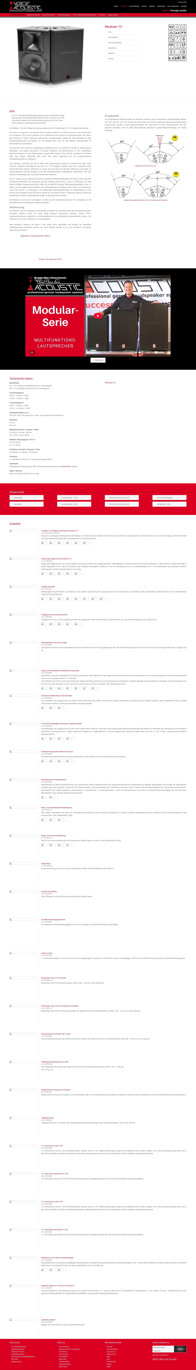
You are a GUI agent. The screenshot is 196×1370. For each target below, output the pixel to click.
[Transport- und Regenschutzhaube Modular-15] (25, 531)
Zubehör (111, 53)
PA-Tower (14, 1359)
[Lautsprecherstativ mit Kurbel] (25, 978)
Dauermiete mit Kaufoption (69, 1349)
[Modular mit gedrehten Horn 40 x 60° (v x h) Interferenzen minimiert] (145, 184)
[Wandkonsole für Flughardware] (25, 780)
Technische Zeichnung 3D (119, 504)
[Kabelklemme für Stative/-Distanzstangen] (25, 1258)
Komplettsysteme (17, 1354)
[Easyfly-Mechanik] (25, 587)
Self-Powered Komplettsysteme (23, 1357)
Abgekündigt (16, 1361)
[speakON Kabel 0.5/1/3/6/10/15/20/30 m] (25, 1286)
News (109, 1366)
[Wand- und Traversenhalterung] (25, 836)
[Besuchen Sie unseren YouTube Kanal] (157, 1364)
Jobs (108, 1359)
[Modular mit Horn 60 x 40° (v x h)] (145, 149)
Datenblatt (18, 497)
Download (99, 360)
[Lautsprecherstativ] (25, 1006)
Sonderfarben (65, 466)
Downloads (112, 48)
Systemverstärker (17, 1349)
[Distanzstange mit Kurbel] (25, 1034)
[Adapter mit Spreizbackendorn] (25, 1090)
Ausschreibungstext (164, 497)
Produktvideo (113, 37)
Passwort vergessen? (160, 1355)
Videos (109, 1364)
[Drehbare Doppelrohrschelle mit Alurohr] (25, 752)
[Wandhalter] (25, 671)
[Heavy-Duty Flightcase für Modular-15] (25, 559)
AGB (108, 1357)
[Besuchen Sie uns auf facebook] (154, 1364)
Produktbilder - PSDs (70, 497)
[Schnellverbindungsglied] (25, 920)
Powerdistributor (17, 1352)
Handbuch (18, 504)
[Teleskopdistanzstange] (25, 1062)
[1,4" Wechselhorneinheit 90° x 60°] (25, 1230)
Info (109, 32)
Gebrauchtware (65, 1364)
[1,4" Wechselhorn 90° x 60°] (25, 1202)
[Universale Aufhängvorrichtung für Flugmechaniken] (25, 724)
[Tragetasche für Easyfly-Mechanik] (25, 615)
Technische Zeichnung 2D (119, 497)
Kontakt (109, 1347)
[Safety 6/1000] (25, 954)
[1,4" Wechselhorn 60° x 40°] (25, 1146)
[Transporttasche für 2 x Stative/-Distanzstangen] (25, 1118)
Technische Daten (115, 43)
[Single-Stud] (25, 864)
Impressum (111, 1352)
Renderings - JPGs (164, 504)
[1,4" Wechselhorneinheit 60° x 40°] (25, 1174)
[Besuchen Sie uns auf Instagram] (161, 1364)
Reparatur (63, 1359)
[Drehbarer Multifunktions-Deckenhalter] (25, 696)
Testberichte (111, 1361)
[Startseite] (26, 11)
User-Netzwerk (112, 1349)
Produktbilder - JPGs (69, 504)
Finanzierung (64, 1347)
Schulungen (63, 1354)
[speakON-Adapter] (25, 1320)
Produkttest (63, 1357)
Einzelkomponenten (18, 1347)
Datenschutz (111, 1354)
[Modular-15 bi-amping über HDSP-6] (50, 246)
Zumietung (63, 1352)
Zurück (110, 58)
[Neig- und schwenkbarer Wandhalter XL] (25, 808)
